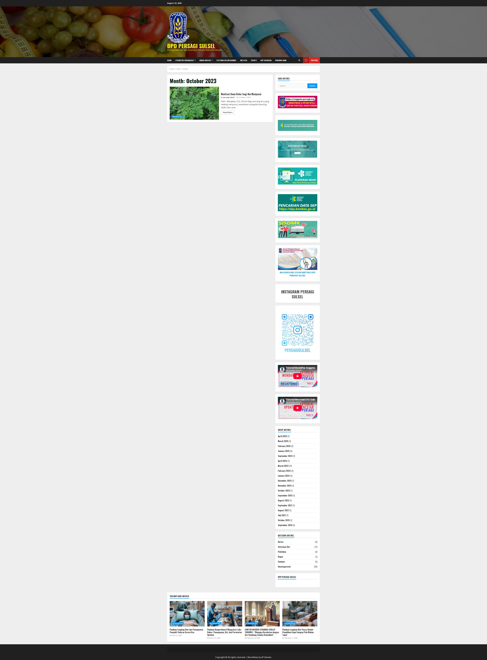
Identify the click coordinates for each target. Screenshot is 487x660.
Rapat (280, 556)
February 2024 (284, 470)
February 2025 (284, 446)
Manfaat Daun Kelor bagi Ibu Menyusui (194, 103)
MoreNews (253, 657)
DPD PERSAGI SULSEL (191, 46)
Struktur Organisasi (184, 60)
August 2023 (283, 500)
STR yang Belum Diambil (226, 60)
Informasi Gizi (177, 116)
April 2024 (282, 460)
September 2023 (285, 495)
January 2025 (284, 451)
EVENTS (254, 60)
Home (169, 60)
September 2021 (285, 505)
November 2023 (284, 485)
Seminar (281, 561)
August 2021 (283, 510)
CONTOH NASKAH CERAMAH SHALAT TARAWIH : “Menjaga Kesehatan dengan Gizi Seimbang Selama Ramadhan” (262, 613)
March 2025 (283, 441)
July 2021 (282, 515)
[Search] (299, 60)
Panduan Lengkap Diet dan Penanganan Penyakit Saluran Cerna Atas (187, 613)
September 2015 (285, 525)
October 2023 (284, 490)
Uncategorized (284, 566)
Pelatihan (282, 551)
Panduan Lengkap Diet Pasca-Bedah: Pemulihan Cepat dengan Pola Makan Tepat (299, 613)
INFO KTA (243, 60)
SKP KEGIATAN (265, 60)
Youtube (314, 60)
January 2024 (284, 475)
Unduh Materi (205, 60)
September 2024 (285, 455)
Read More (227, 112)
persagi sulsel (228, 97)
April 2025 (282, 436)
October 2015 (284, 520)
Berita (280, 541)
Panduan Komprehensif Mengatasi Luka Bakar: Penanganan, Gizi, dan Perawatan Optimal (224, 613)
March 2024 (283, 465)
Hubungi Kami (280, 60)
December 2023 (285, 480)
